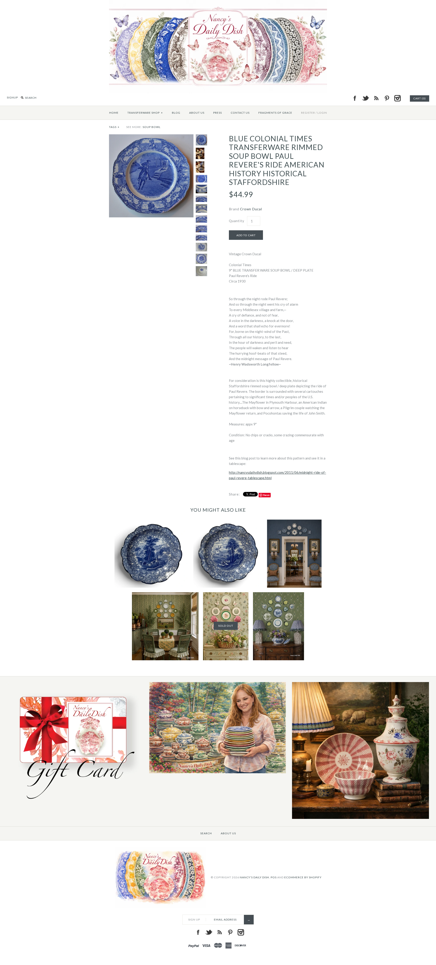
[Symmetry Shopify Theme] (74, 802)
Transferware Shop (145, 112)
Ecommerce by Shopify (303, 877)
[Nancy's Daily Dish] (218, 3)
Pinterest (387, 98)
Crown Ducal (251, 209)
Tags (114, 127)
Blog (176, 112)
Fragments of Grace (275, 112)
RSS (376, 98)
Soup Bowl (152, 127)
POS (274, 877)
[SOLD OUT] (225, 595)
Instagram (397, 98)
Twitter (365, 98)
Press (217, 112)
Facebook (355, 98)
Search (206, 833)
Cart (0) (419, 98)
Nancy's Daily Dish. (255, 877)
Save (266, 495)
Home (114, 112)
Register (308, 112)
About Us (196, 112)
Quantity (236, 221)
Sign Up (194, 919)
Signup (12, 97)
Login (322, 112)
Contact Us (240, 112)
